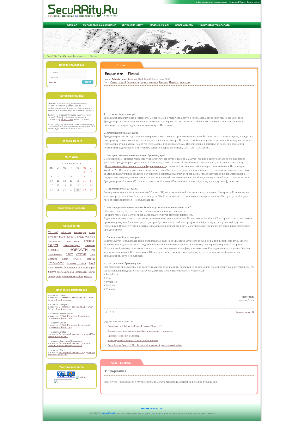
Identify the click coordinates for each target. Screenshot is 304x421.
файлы (79, 276)
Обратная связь (121, 362)
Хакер (51, 267)
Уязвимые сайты (76, 263)
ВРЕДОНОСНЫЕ (86, 236)
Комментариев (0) (245, 312)
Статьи (67, 56)
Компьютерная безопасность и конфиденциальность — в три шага (140, 331)
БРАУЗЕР (53, 236)
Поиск (242, 2)
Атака (92, 232)
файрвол (153, 82)
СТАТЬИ (81, 254)
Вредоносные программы (63, 241)
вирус (92, 267)
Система (52, 259)
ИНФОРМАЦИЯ (71, 245)
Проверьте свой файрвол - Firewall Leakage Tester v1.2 (135, 326)
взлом (84, 267)
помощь (52, 82)
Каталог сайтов (149, 409)
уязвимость (68, 276)
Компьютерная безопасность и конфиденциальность (135, 166)
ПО (93, 250)
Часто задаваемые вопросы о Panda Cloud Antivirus (133, 340)
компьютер (185, 82)
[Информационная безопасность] (83, 16)
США (92, 254)
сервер (51, 276)
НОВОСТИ (78, 250)
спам (58, 276)
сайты (92, 272)
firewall (122, 82)
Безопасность (67, 236)
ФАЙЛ (92, 263)
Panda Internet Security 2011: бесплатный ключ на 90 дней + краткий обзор (145, 345)
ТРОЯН (77, 259)
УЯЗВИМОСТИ (56, 263)
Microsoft (53, 232)
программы (81, 272)
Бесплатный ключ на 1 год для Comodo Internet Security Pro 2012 (69, 344)
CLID (161, 409)
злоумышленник (65, 272)
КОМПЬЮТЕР (57, 250)
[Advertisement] (210, 12)
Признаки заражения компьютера (124, 335)
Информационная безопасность (211, 2)
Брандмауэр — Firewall (122, 73)
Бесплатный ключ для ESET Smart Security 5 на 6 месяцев (70, 299)
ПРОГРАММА (55, 254)
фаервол (144, 82)
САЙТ (69, 254)
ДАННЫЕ (89, 241)
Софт (65, 259)
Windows (66, 232)
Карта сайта (253, 2)
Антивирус (80, 232)
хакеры (88, 276)
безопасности (72, 267)
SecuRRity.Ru (54, 56)
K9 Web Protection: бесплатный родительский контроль (69, 317)
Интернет (173, 82)
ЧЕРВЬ (58, 267)
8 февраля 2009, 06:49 (139, 79)
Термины (90, 259)
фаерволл (163, 82)
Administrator (119, 79)
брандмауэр (133, 82)
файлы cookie (66, 119)
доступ (52, 271)
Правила (233, 2)
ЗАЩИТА (53, 245)
